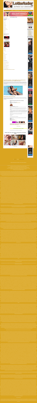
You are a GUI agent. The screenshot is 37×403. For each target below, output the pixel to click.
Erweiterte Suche (5, 54)
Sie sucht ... (5, 23)
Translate (5, 20)
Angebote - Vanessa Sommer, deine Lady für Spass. (6, 68)
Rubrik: (21, 10)
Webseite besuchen (18, 102)
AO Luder (5, 24)
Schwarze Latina (23, 123)
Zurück (14, 146)
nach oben (16, 146)
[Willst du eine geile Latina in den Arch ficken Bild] (18, 105)
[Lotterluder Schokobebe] (18, 90)
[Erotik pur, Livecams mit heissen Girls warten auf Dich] (18, 122)
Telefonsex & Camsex (6, 29)
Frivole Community (30, 25)
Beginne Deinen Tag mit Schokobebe (9, 96)
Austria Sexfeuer (30, 31)
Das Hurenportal (29, 34)
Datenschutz (5, 57)
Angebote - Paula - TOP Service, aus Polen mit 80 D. (6, 62)
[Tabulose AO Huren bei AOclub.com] (30, 27)
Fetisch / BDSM (5, 28)
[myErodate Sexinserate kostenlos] (7, 38)
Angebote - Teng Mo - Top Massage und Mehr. (6, 66)
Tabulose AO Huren (17, 124)
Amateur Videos (19, 123)
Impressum (5, 58)
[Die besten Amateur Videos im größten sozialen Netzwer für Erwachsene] (18, 14)
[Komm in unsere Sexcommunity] (30, 20)
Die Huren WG (29, 32)
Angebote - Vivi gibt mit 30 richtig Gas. (6, 63)
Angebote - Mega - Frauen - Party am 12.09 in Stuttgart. (6, 65)
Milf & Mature (5, 25)
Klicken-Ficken (29, 30)
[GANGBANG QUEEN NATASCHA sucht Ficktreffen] (18, 49)
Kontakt (4, 59)
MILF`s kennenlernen (15, 123)
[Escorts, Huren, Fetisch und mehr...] (7, 44)
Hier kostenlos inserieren (17, 10)
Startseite (12, 10)
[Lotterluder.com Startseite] (18, 4)
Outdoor (4, 30)
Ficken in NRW (29, 33)
